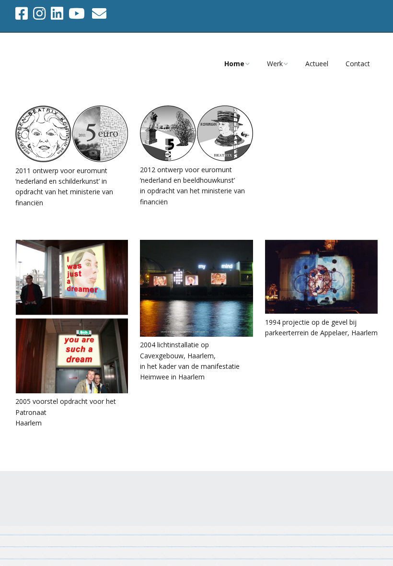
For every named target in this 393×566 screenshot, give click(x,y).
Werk (275, 63)
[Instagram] (39, 13)
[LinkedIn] (57, 13)
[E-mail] (99, 13)
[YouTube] (77, 13)
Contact (358, 63)
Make (64, 497)
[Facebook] (22, 13)
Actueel (316, 63)
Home (234, 63)
